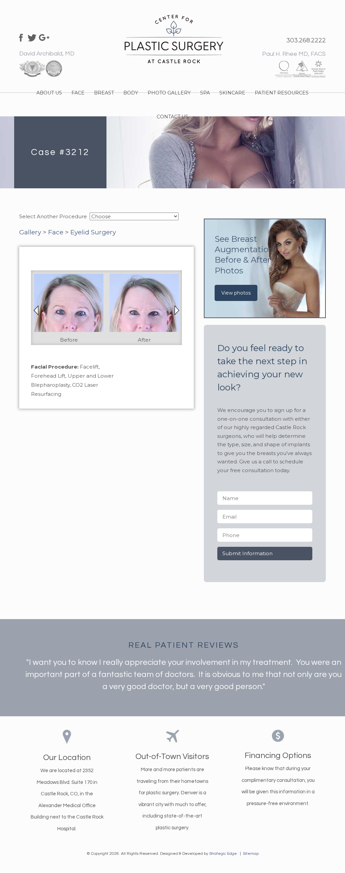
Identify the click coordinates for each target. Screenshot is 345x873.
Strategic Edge (223, 853)
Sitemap (251, 853)
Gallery (30, 232)
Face (55, 232)
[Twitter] (32, 37)
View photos (236, 293)
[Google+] (44, 37)
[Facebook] (20, 37)
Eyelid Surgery (93, 232)
